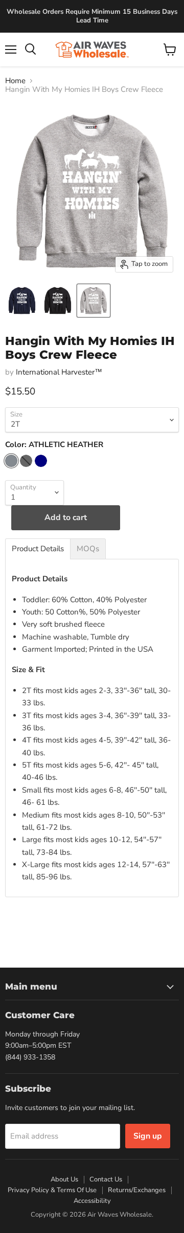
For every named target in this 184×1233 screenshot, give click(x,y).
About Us (64, 1179)
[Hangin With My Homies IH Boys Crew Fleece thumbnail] (22, 300)
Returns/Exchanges (137, 1190)
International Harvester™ (59, 372)
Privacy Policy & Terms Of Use (52, 1190)
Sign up (147, 1136)
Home (15, 81)
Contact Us (105, 1179)
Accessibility (92, 1200)
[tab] (38, 548)
